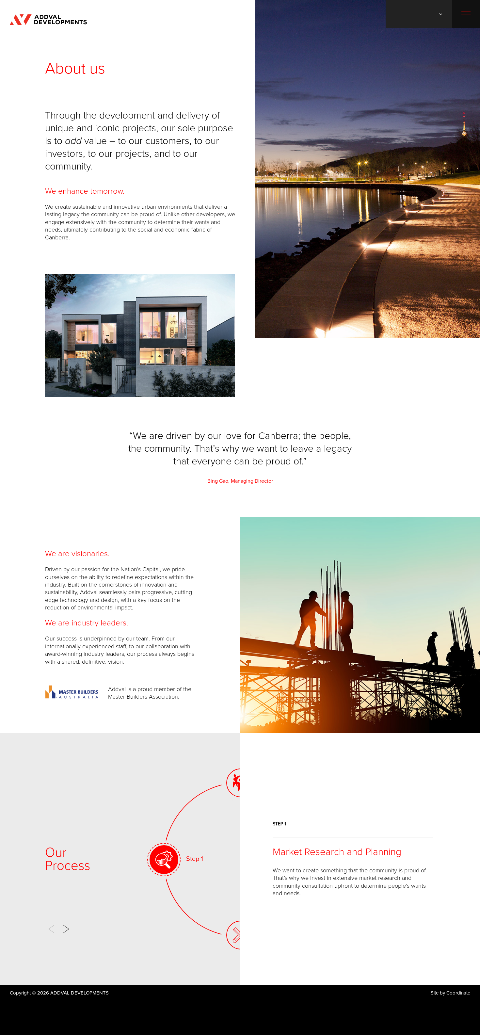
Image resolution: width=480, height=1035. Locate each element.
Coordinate (458, 993)
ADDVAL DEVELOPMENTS (48, 19)
